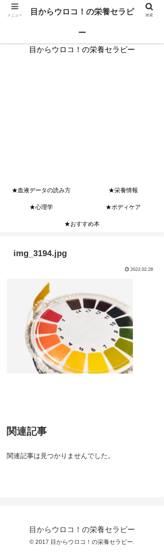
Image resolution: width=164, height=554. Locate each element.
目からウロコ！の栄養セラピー (82, 22)
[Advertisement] (82, 125)
